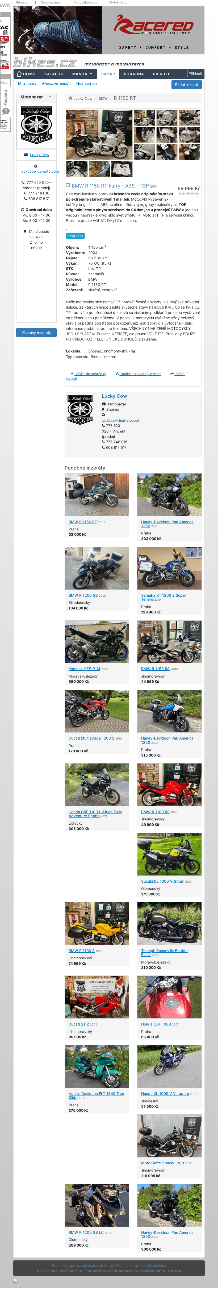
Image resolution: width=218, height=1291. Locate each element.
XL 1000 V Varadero (165, 1093)
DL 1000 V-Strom (162, 881)
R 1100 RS (155, 812)
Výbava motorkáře (56, 83)
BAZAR (108, 74)
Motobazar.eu (51, 2)
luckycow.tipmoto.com (39, 171)
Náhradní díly (87, 83)
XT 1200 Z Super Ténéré (163, 597)
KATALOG (54, 74)
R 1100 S (82, 950)
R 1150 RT (83, 522)
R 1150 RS (155, 668)
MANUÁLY (82, 74)
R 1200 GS (83, 595)
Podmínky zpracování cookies (141, 1265)
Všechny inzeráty (36, 332)
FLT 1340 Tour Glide (96, 1095)
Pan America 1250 (167, 524)
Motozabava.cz (85, 2)
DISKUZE (161, 74)
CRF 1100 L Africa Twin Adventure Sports (95, 814)
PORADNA (134, 74)
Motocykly (27, 83)
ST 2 (79, 1024)
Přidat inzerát (186, 84)
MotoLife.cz (118, 2)
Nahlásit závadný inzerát (140, 374)
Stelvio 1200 (162, 1163)
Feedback (6, 95)
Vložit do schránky (90, 374)
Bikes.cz (22, 2)
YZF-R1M (84, 668)
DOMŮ (29, 74)
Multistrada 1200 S (91, 738)
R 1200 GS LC (86, 1232)
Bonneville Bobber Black (164, 952)
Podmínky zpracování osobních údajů (82, 1265)
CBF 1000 (156, 1024)
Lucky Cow (39, 155)
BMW (103, 98)
